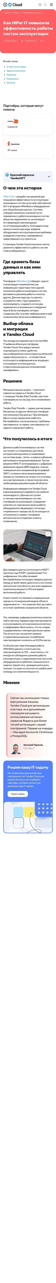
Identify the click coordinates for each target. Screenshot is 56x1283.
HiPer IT (7, 196)
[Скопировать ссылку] (1, 188)
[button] (40, 4)
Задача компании (16, 70)
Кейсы (17, 13)
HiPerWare (21, 281)
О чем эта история (16, 66)
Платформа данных (31, 13)
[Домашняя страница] (12, 4)
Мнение (11, 82)
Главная (7, 13)
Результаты (12, 78)
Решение (11, 74)
